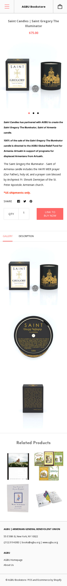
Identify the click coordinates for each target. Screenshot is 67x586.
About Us (9, 565)
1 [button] (29, 113)
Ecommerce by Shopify (49, 580)
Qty (11, 214)
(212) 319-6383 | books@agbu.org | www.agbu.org (31, 542)
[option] (33, 74)
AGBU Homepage (13, 560)
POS (30, 580)
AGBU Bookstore (17, 580)
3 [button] (38, 113)
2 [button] (33, 113)
